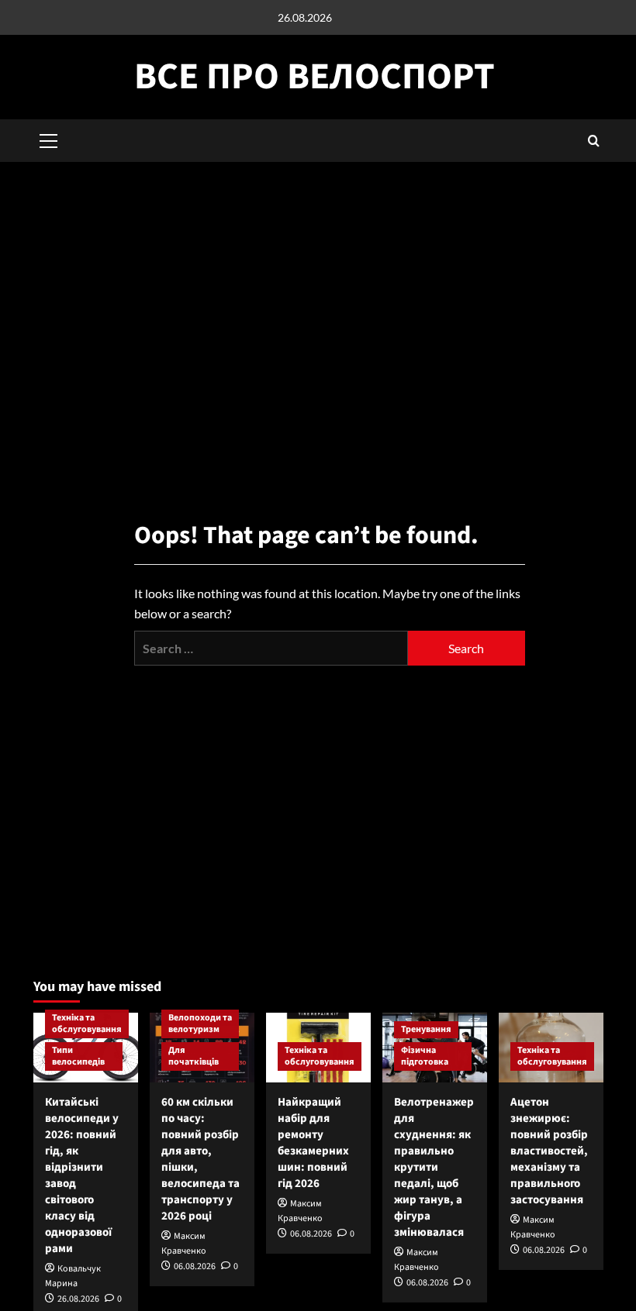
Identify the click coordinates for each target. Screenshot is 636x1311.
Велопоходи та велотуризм (200, 1024)
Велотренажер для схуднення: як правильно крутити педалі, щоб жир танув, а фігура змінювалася (434, 1167)
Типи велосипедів (78, 1056)
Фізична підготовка (424, 1056)
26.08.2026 (78, 1299)
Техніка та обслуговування (87, 1024)
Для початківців (193, 1056)
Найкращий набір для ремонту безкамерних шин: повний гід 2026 (313, 1143)
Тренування (426, 1029)
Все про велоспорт (314, 76)
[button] (593, 140)
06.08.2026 (195, 1266)
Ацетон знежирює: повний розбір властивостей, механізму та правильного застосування (549, 1151)
